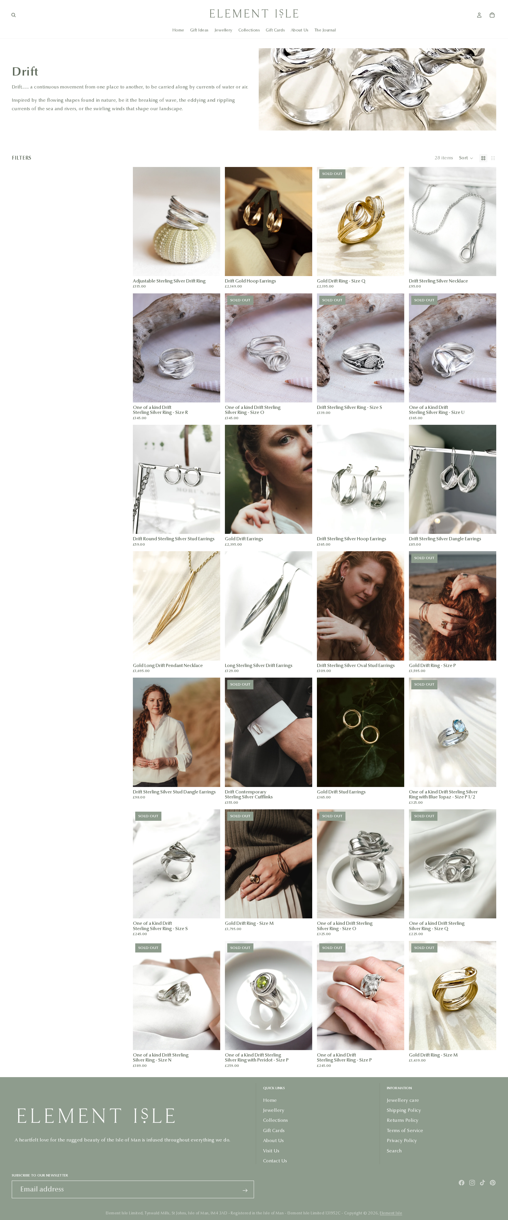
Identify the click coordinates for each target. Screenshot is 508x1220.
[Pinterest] (492, 1182)
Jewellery (273, 1110)
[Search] (13, 15)
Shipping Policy (404, 1110)
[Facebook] (461, 1182)
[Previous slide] (142, 221)
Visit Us (271, 1151)
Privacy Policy (402, 1140)
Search (394, 1151)
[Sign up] (245, 1190)
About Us (273, 1140)
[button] (466, 158)
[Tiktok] (482, 1182)
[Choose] (211, 267)
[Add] (303, 267)
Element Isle (391, 1213)
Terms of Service (405, 1130)
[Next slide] (211, 221)
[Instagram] (472, 1182)
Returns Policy (403, 1120)
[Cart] (492, 15)
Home (270, 1100)
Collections (275, 1120)
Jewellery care (403, 1100)
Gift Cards (274, 1130)
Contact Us (275, 1161)
